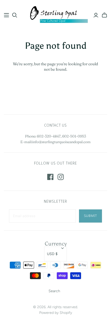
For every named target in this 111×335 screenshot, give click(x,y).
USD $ (52, 254)
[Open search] (14, 15)
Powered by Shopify (55, 313)
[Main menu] (6, 15)
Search (54, 291)
